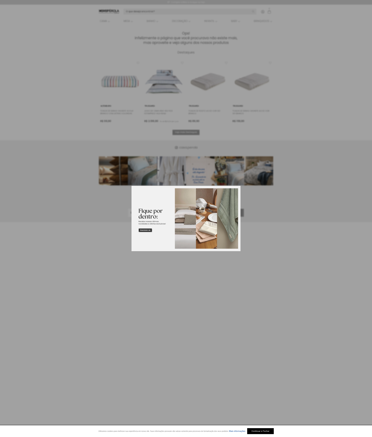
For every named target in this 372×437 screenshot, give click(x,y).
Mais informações (237, 431)
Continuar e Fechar (260, 431)
